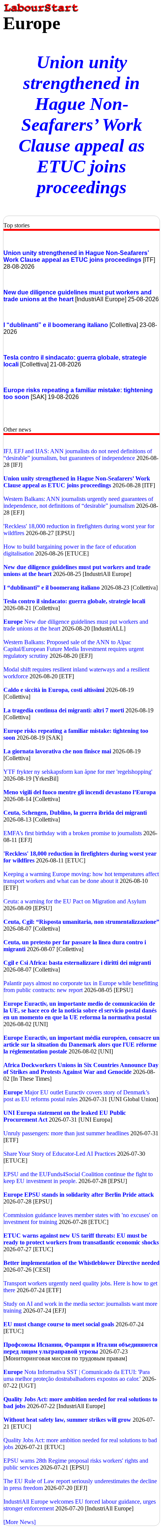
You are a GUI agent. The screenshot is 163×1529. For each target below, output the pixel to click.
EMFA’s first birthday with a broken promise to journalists (73, 833)
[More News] (19, 1522)
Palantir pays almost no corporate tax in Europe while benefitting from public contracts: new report (80, 986)
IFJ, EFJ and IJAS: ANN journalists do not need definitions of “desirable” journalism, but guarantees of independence (77, 454)
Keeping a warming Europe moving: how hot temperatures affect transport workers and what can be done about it (81, 877)
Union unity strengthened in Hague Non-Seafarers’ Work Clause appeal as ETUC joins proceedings (82, 124)
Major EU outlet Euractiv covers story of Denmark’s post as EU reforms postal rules (76, 1095)
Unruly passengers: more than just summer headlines (66, 1133)
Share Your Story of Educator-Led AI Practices (59, 1153)
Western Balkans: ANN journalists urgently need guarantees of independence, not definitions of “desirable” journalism (78, 502)
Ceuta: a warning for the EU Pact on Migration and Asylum (74, 901)
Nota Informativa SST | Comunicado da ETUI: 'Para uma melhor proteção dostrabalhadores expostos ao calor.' (76, 1375)
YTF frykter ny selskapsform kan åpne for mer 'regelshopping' (77, 771)
